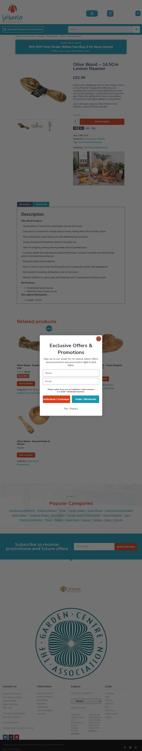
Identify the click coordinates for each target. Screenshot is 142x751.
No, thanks (71, 408)
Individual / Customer (56, 399)
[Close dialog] (98, 338)
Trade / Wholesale (85, 399)
